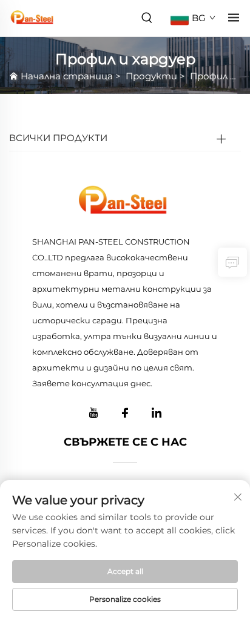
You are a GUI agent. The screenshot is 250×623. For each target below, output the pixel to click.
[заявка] (232, 262)
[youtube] (93, 413)
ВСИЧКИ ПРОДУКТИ (58, 137)
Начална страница (67, 76)
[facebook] (125, 413)
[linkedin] (156, 413)
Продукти (151, 76)
